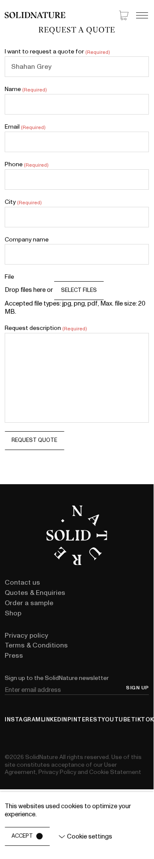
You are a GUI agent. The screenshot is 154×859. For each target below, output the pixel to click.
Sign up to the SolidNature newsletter (57, 678)
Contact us (22, 582)
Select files (79, 290)
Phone (26, 164)
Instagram (23, 720)
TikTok (142, 720)
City (23, 202)
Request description (45, 328)
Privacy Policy (57, 772)
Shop (13, 613)
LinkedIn (54, 720)
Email (25, 127)
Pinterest (84, 720)
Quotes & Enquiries (35, 592)
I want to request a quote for (57, 52)
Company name (27, 239)
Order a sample (29, 603)
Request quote (34, 440)
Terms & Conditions (36, 645)
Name (25, 89)
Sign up (137, 688)
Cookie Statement (115, 772)
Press (14, 655)
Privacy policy (26, 635)
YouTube (116, 720)
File (9, 276)
